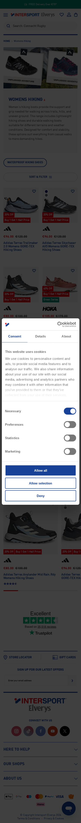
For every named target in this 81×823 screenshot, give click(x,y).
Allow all (40, 470)
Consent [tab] (14, 336)
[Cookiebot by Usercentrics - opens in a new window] (57, 324)
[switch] (70, 424)
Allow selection (40, 483)
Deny (40, 496)
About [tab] (66, 336)
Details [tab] (40, 336)
